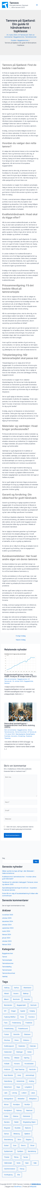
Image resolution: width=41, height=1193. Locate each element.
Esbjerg (32, 1011)
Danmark (7, 683)
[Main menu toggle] (37, 5)
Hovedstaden (29, 1064)
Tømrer (30, 730)
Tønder (25, 1157)
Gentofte (16, 1034)
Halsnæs (33, 1046)
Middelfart (21, 1099)
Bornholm (16, 999)
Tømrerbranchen (30, 37)
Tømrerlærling (6, 967)
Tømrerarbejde (7, 960)
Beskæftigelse (30, 734)
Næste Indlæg (20, 640)
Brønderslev (8, 1005)
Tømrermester (7, 970)
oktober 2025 (6, 918)
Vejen (27, 1163)
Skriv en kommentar (10, 679)
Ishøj (19, 1075)
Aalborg (6, 988)
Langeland (28, 1087)
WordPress (17, 1186)
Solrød (6, 1145)
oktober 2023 (6, 941)
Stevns (23, 1145)
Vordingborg (8, 1175)
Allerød (6, 993)
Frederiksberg (8, 1028)
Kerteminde (20, 1081)
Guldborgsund (9, 1046)
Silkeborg (16, 1134)
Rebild (16, 1122)
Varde (18, 1163)
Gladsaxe (27, 1034)
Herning (6, 1058)
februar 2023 (6, 944)
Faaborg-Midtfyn (10, 1017)
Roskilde (17, 1128)
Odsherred (26, 1116)
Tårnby (16, 1157)
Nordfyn (27, 1104)
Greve (17, 1040)
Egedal (22, 1011)
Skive (19, 1139)
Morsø (6, 1104)
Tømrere (14, 2)
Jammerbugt (29, 1075)
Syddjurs (20, 1151)
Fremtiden (7, 736)
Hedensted (8, 1052)
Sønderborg (32, 1151)
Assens (16, 993)
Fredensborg (16, 1023)
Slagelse (28, 1139)
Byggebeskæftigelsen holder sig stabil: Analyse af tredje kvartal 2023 (20, 675)
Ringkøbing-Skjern (29, 1122)
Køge (18, 1087)
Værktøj (4, 976)
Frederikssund (23, 1028)
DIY (5, 1011)
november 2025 (7, 915)
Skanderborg (8, 1139)
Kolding (31, 1081)
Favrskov (31, 1017)
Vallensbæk (8, 1163)
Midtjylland (32, 1099)
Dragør (13, 1011)
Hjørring (26, 1058)
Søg (3, 858)
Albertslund (27, 988)
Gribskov (26, 1040)
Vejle (35, 1163)
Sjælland (27, 1134)
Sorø (14, 1145)
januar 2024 (6, 938)
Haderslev (21, 1046)
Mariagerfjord (8, 1099)
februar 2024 (6, 934)
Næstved (29, 1110)
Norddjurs (16, 1104)
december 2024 (7, 921)
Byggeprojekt (21, 1005)
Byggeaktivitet (28, 681)
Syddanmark (8, 1151)
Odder (6, 1116)
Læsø (33, 1093)
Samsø (6, 1134)
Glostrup (7, 1040)
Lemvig (14, 1093)
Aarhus (16, 988)
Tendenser (29, 736)
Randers (7, 1122)
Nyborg (18, 1110)
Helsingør (19, 1052)
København (8, 1087)
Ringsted (7, 1128)
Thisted (6, 1157)
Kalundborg (8, 1081)
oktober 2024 (6, 925)
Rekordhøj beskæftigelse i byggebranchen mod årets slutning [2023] (19, 725)
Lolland (23, 1093)
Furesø (6, 1034)
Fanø (22, 1017)
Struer (32, 1145)
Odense (15, 1116)
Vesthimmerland (9, 1169)
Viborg (22, 1169)
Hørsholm (32, 1069)
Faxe (5, 1023)
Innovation (14, 736)
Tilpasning (7, 738)
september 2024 (7, 928)
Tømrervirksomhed (20, 732)
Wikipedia (33, 1186)
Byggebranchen (19, 37)
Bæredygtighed (20, 734)
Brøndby (27, 999)
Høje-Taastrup (19, 1069)
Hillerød (16, 1058)
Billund (6, 999)
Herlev (29, 1052)
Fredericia (28, 1023)
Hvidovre (7, 1069)
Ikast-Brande (8, 1075)
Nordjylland (8, 1110)
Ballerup (25, 993)
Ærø (18, 1175)
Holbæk (6, 1064)
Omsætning (21, 736)
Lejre (5, 1093)
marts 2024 (6, 931)
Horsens (17, 1064)
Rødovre (28, 1128)
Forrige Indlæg (21, 636)
